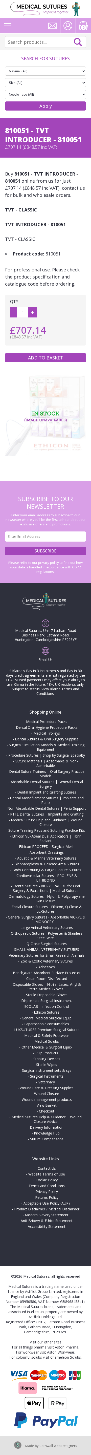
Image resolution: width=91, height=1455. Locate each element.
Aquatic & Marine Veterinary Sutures (46, 858)
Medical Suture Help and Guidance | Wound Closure (46, 822)
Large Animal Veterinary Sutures (46, 927)
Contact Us (47, 1168)
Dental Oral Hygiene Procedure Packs (46, 727)
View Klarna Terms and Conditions (57, 691)
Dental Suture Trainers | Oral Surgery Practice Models (46, 773)
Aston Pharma (66, 1347)
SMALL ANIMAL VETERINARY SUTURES (46, 949)
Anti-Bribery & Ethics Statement (47, 1220)
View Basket (47, 1105)
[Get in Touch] (52, 25)
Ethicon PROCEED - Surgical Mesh (47, 846)
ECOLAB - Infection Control (46, 1006)
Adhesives (46, 967)
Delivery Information (46, 1127)
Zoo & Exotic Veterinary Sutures (46, 961)
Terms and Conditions (47, 1185)
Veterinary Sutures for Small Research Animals (46, 955)
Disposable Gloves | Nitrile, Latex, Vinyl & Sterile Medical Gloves (47, 986)
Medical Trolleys (46, 733)
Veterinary (46, 1082)
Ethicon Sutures (46, 1012)
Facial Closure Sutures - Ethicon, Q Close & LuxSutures (47, 909)
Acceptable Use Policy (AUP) (47, 1203)
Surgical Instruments (46, 1076)
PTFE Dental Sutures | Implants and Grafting (46, 814)
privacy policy (48, 562)
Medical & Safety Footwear (46, 1035)
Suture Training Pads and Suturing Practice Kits (46, 830)
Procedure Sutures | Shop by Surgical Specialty (46, 755)
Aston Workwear (60, 1352)
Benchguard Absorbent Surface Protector (47, 972)
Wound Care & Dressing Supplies (47, 1087)
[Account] (68, 25)
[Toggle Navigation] (7, 25)
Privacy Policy (47, 1191)
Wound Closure (46, 1093)
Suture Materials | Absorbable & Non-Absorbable (46, 763)
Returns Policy (46, 1197)
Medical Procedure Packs (46, 721)
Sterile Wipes (46, 1064)
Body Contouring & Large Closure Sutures (46, 869)
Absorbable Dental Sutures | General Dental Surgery (47, 784)
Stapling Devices (46, 1058)
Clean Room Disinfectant (46, 978)
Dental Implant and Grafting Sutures (46, 792)
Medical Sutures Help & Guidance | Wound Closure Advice (47, 1119)
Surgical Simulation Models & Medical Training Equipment (46, 747)
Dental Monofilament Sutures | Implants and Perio (47, 800)
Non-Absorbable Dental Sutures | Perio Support (46, 808)
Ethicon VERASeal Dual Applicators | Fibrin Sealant (46, 838)
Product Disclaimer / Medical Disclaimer (46, 1209)
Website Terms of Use (46, 1174)
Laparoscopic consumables (46, 1023)
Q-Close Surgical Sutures (47, 943)
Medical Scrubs (46, 1041)
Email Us (45, 659)
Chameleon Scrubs (65, 1357)
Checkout (46, 1111)
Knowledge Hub (47, 1133)
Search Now (78, 42)
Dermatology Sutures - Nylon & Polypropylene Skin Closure (47, 898)
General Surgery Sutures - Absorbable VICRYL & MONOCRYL (46, 919)
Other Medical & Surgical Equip (46, 1047)
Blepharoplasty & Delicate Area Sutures (46, 864)
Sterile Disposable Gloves (46, 994)
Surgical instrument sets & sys (46, 1070)
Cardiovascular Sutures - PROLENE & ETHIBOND (46, 878)
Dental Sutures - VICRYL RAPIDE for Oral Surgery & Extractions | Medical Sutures (46, 888)
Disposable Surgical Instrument (46, 1000)
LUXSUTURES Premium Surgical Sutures (46, 1029)
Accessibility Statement (46, 1226)
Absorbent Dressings (47, 852)
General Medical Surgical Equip (47, 1018)
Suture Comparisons (46, 1139)
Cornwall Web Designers (58, 1445)
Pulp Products (46, 1053)
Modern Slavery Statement (47, 1214)
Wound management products (47, 1099)
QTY (14, 301)
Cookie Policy (47, 1180)
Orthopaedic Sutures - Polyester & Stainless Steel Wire (46, 935)
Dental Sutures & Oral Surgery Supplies (47, 739)
